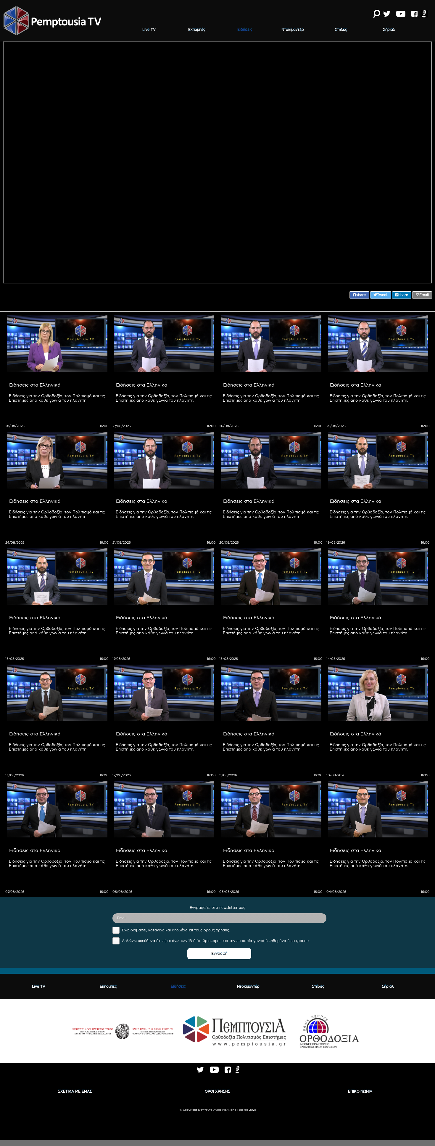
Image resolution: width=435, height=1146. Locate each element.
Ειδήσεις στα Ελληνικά (34, 384)
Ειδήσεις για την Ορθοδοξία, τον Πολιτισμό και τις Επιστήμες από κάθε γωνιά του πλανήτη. (57, 398)
